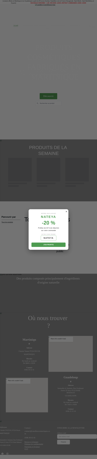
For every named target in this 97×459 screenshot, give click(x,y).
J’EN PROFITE (48, 244)
